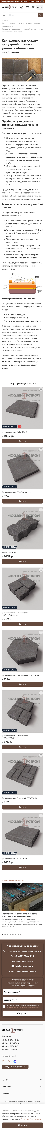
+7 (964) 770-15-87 (10, 1046)
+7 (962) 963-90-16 (10, 1043)
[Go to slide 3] (5, 934)
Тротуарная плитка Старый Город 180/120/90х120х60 (15, 736)
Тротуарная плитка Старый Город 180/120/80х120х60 (15, 613)
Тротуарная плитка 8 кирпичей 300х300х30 (19, 798)
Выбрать (22, 441)
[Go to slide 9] (15, 934)
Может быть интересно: (13, 880)
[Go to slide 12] (20, 934)
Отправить (22, 1013)
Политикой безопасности (31, 1119)
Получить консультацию (15, 1067)
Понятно (22, 1125)
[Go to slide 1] (2, 934)
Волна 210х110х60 (9, 552)
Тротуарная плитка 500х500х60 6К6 (16, 492)
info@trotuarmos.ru (24, 966)
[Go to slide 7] (12, 934)
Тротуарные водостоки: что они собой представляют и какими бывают (20, 915)
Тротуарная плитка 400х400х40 (14, 432)
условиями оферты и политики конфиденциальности (23, 1007)
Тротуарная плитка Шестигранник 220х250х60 (20, 675)
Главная (5, 20)
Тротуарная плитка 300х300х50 (14, 858)
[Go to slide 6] (10, 934)
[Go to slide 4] (7, 934)
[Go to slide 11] (18, 934)
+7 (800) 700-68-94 (24, 956)
